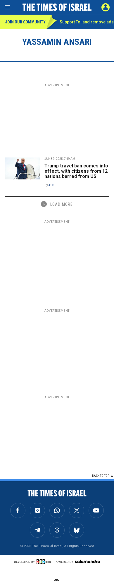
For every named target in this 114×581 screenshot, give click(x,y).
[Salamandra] (87, 561)
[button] (105, 7)
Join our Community (25, 22)
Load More (61, 204)
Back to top (100, 475)
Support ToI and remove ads (87, 22)
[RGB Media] (45, 561)
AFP (51, 185)
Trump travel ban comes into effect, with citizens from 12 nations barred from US (76, 171)
